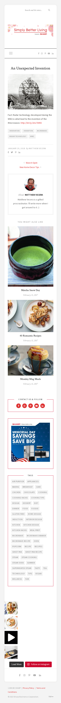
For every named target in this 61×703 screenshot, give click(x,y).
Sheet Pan (17, 552)
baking (15, 487)
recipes (38, 546)
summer (31, 563)
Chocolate (29, 492)
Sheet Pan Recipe (33, 552)
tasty (37, 568)
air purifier (18, 481)
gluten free (18, 514)
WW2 (32, 136)
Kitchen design (31, 525)
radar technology (17, 136)
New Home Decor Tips (30, 167)
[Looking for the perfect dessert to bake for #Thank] (11, 622)
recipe (28, 546)
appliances (33, 481)
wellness (17, 579)
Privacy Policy (28, 688)
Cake (38, 487)
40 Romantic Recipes (30, 335)
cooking (42, 492)
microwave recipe (21, 541)
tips (30, 573)
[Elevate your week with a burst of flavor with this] (11, 652)
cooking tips (37, 498)
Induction (17, 519)
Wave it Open (31, 162)
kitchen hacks (19, 530)
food (25, 508)
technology (18, 573)
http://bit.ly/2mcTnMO (31, 122)
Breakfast (28, 487)
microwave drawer (36, 536)
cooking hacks (20, 498)
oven (36, 541)
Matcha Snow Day (30, 290)
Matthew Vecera (37, 148)
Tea (45, 568)
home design (34, 514)
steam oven (18, 563)
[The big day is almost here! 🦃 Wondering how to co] (11, 607)
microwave (42, 131)
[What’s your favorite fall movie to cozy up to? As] (11, 637)
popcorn (16, 546)
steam (15, 557)
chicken (16, 492)
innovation (14, 131)
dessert (27, 503)
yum (27, 579)
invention (28, 131)
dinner (15, 508)
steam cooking (29, 557)
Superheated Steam (21, 568)
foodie (35, 508)
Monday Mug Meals (30, 379)
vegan (38, 573)
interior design (34, 519)
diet (36, 503)
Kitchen (16, 525)
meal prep (35, 530)
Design (15, 503)
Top (50, 697)
